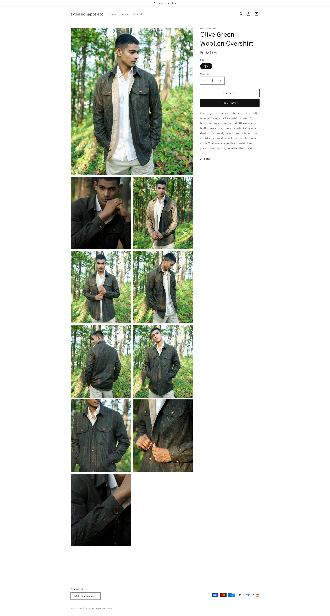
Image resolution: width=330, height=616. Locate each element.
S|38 (206, 66)
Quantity (204, 73)
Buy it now (229, 102)
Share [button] (207, 158)
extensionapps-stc (86, 608)
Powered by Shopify (103, 608)
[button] (241, 14)
